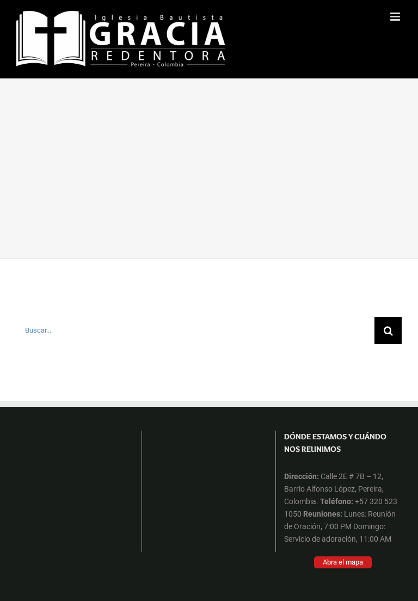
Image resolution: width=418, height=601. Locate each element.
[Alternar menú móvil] (396, 16)
